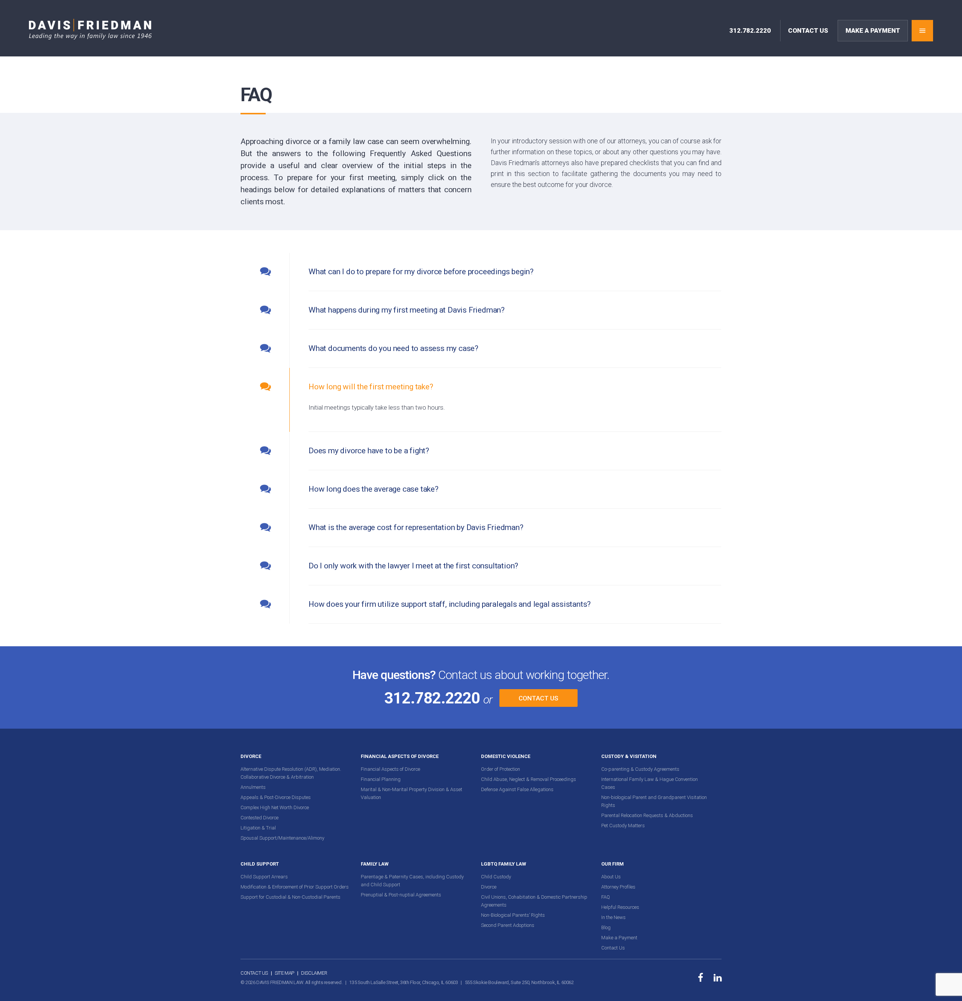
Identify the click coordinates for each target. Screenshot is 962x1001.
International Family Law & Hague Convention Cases (649, 783)
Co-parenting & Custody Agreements (640, 769)
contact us (808, 30)
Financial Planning (381, 779)
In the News (613, 917)
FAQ (605, 897)
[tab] (481, 272)
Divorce (250, 756)
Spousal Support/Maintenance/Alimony (282, 838)
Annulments (253, 787)
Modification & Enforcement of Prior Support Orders (294, 887)
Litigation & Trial (258, 828)
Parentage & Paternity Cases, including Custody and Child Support (412, 880)
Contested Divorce (259, 817)
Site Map (284, 973)
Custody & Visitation (628, 756)
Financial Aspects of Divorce (400, 756)
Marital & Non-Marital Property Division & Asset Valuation (411, 793)
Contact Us (538, 698)
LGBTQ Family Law (503, 864)
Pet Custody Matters (623, 825)
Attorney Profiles (618, 887)
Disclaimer (314, 973)
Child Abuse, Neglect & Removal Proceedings (528, 779)
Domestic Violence (505, 756)
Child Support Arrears (264, 876)
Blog (606, 927)
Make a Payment (619, 937)
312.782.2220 (750, 30)
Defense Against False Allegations (517, 789)
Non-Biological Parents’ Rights (513, 915)
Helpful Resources (620, 907)
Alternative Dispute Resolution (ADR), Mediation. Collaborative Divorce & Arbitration (290, 773)
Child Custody (496, 876)
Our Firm (612, 864)
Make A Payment (873, 30)
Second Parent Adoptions (507, 925)
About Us (611, 876)
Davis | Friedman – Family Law (90, 29)
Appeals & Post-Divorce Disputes (275, 797)
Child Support (259, 864)
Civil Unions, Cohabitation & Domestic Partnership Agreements (534, 901)
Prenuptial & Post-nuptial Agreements (401, 895)
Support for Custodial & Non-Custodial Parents (290, 897)
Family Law (375, 864)
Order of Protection (500, 769)
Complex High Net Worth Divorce (274, 807)
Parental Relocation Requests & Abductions (647, 815)
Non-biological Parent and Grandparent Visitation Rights (654, 801)
